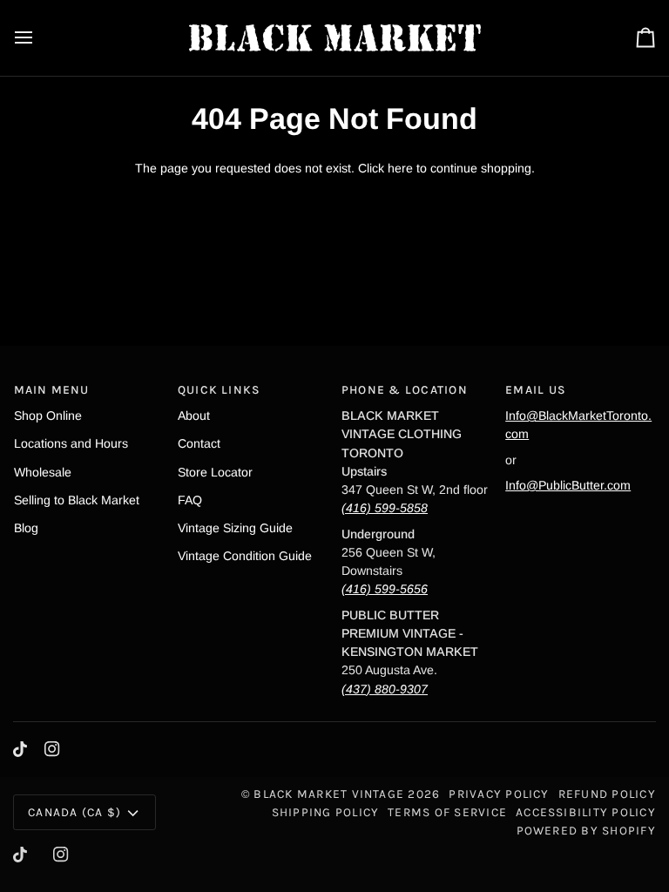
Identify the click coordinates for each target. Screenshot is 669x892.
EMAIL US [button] (535, 389)
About (194, 415)
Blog (26, 528)
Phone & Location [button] (404, 389)
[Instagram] (52, 749)
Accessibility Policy (586, 812)
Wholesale (42, 472)
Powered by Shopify (586, 830)
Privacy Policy (499, 794)
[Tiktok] (20, 749)
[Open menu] (39, 38)
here (400, 168)
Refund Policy (607, 794)
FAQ (190, 500)
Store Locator (215, 472)
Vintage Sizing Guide (235, 528)
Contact (199, 443)
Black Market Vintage (328, 794)
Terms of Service (447, 812)
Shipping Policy (326, 812)
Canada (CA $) (74, 812)
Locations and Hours (71, 443)
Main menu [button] (52, 389)
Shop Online (48, 415)
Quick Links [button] (219, 389)
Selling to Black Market (76, 500)
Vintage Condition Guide (245, 556)
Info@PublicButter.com (568, 485)
